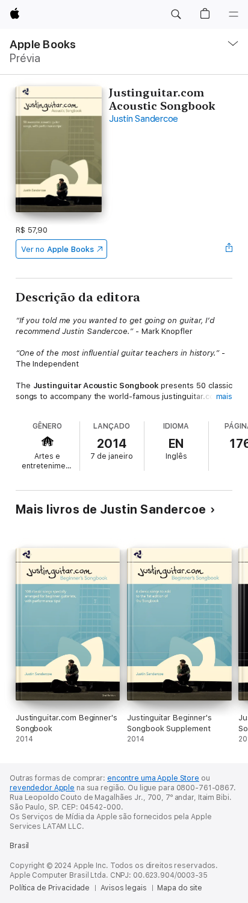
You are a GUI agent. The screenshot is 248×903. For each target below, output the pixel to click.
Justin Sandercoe (143, 118)
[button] (175, 14)
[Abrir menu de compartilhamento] (229, 249)
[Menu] (233, 14)
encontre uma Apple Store (153, 778)
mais (224, 396)
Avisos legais (123, 888)
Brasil (19, 846)
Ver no (57, 249)
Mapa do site (179, 888)
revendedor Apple (42, 788)
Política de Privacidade (50, 888)
